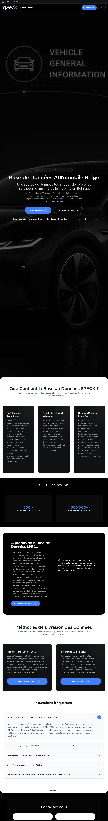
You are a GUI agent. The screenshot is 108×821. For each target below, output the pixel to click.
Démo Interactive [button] (26, 7)
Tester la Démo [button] (36, 210)
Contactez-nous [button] (89, 7)
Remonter (52, 790)
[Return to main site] (5, 2)
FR (101, 7)
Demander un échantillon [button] (25, 681)
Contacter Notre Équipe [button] (23, 604)
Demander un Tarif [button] (66, 210)
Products (15, 1)
